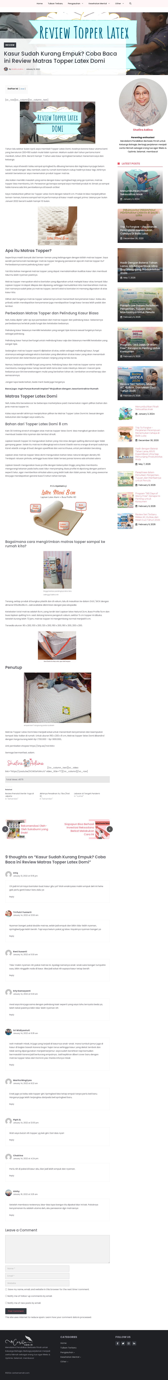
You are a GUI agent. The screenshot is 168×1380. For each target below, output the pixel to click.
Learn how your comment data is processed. (68, 1317)
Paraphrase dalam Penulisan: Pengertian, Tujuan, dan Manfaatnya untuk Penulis (139, 309)
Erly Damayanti (22, 990)
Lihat (22, 89)
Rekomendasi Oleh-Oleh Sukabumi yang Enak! (34, 829)
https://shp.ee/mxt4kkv (42, 745)
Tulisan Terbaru (55, 3)
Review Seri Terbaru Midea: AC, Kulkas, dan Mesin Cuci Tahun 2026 (138, 387)
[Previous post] (5, 829)
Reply (11, 897)
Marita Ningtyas (22, 1080)
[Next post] (110, 829)
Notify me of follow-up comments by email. (29, 1296)
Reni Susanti (20, 951)
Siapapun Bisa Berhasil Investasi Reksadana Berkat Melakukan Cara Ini (79, 829)
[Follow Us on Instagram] (129, 1343)
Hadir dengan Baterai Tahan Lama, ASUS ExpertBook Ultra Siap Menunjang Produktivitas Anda (140, 268)
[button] (130, 3)
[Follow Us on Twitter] (123, 1343)
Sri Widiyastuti (21, 1030)
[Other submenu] (67, 1361)
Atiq (15, 872)
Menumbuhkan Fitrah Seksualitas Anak (134, 192)
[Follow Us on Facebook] (118, 1343)
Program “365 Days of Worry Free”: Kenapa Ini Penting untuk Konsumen (140, 348)
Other (118, 3)
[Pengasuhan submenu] (74, 1352)
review (10, 45)
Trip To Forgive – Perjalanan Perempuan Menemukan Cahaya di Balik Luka (138, 230)
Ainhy (16, 1191)
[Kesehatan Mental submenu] (80, 1357)
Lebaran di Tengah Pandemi (87, 793)
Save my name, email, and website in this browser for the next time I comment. (48, 1289)
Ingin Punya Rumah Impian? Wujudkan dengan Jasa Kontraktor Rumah (58, 388)
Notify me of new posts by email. (24, 1302)
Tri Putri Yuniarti (22, 912)
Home (40, 3)
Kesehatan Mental (98, 3)
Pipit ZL (17, 1119)
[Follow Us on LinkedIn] (134, 1343)
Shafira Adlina (17, 69)
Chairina (18, 1155)
